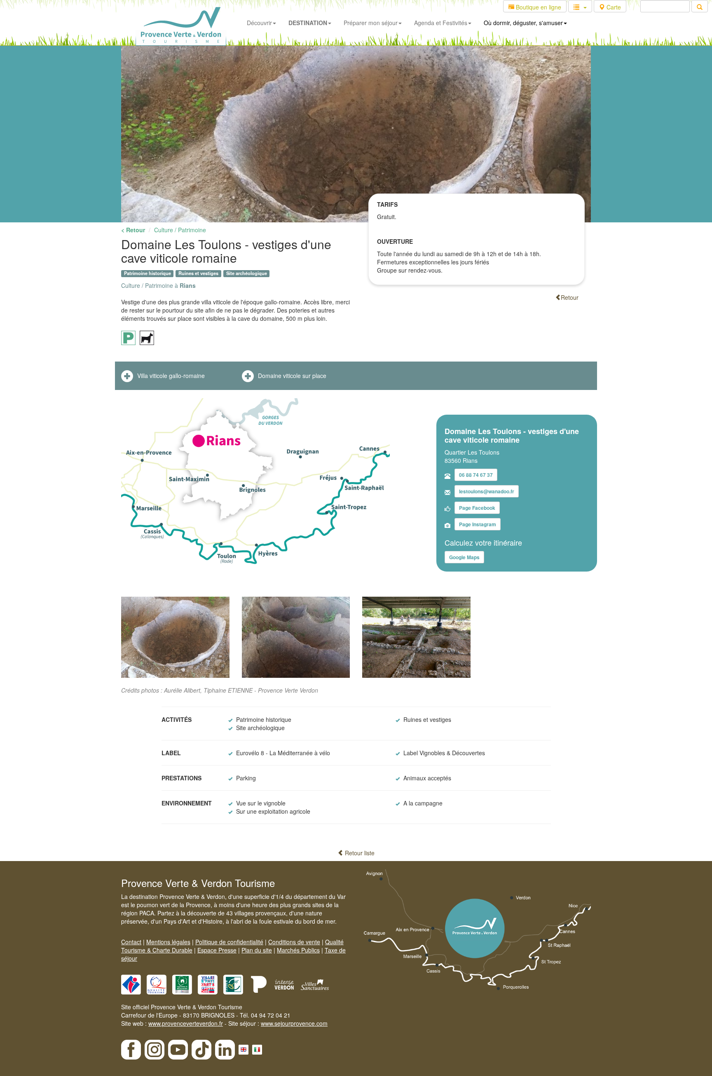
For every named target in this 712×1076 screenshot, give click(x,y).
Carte (613, 7)
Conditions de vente (294, 942)
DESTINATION (307, 23)
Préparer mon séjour (371, 23)
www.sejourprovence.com (294, 1023)
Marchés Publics (298, 950)
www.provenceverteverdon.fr (185, 1023)
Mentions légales (168, 942)
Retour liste (359, 853)
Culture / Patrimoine (180, 230)
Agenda (440, 23)
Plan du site (256, 950)
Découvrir (259, 23)
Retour (569, 297)
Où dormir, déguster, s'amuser (523, 23)
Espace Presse (217, 950)
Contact (131, 942)
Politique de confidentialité (229, 942)
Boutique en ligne (537, 7)
